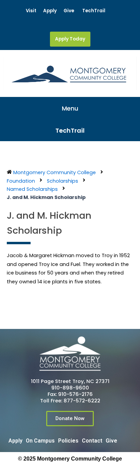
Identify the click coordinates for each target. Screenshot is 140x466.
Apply (50, 10)
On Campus (40, 440)
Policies (68, 440)
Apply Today (70, 39)
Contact (92, 440)
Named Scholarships (32, 189)
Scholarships (62, 181)
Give (69, 10)
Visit (31, 10)
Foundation (21, 181)
